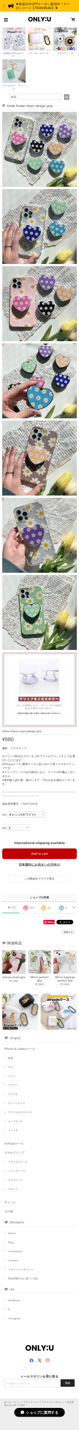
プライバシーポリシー (20, 1269)
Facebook (14, 1300)
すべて (12, 907)
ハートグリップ (16, 1170)
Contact (13, 1260)
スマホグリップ (14, 1152)
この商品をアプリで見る (39, 878)
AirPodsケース (13, 1143)
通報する (68, 932)
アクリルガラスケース (20, 1112)
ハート (11, 1076)
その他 (8, 1211)
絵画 (10, 1057)
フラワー (13, 1085)
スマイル (13, 1094)
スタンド (13, 1188)
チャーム (10, 1202)
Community (15, 1251)
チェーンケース (16, 1103)
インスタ (13, 1130)
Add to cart (39, 853)
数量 (4, 828)
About (11, 1233)
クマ (10, 1067)
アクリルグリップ (17, 1161)
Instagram (14, 1318)
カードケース (15, 1121)
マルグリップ (15, 1179)
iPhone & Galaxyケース (19, 1048)
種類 (4, 815)
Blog (11, 1242)
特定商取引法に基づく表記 (23, 1278)
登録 (67, 1383)
